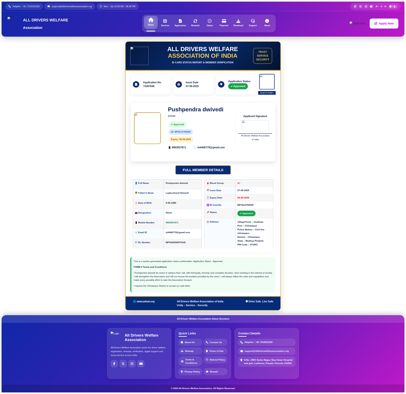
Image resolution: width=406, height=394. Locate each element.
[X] (123, 363)
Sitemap (189, 351)
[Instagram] (131, 363)
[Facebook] (114, 363)
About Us (190, 342)
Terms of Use (216, 351)
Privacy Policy (192, 371)
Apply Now (386, 23)
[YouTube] (140, 363)
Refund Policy (217, 359)
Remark (214, 371)
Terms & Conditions (191, 361)
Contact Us (216, 342)
